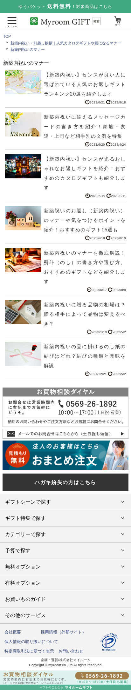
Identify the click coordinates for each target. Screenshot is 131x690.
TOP (7, 36)
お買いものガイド (25, 599)
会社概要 (12, 632)
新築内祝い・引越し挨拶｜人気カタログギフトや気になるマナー (65, 43)
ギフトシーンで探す (28, 502)
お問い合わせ (71, 651)
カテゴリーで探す (25, 534)
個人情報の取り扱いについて (31, 641)
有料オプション (23, 583)
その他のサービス (25, 615)
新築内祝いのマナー (27, 49)
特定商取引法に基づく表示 (29, 651)
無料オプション (23, 566)
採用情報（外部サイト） (63, 632)
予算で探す (18, 550)
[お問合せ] (65, 680)
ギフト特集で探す (25, 518)
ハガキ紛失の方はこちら (65, 482)
